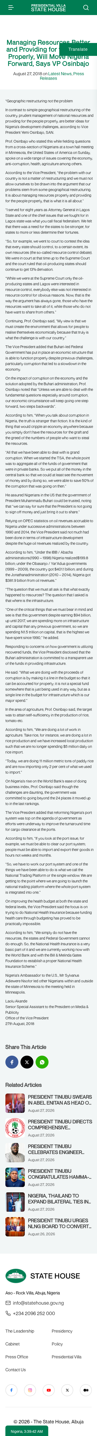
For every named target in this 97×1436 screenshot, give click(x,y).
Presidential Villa (66, 1356)
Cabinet (12, 1344)
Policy (57, 1344)
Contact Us (15, 1369)
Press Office (16, 1356)
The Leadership (19, 1331)
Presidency (62, 1331)
